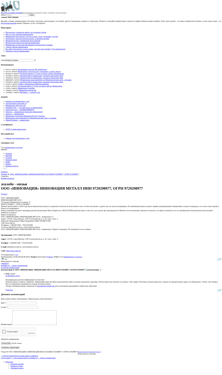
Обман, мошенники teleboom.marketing (33, 84)
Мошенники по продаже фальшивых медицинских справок (29, 45)
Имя (3, 303)
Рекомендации (11, 160)
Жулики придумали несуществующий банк (23, 43)
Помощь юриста (12, 166)
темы (3, 60)
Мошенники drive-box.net (16, 106)
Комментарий (6, 324)
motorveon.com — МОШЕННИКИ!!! (20, 110)
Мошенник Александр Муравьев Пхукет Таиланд (25, 116)
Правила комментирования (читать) (89, 352)
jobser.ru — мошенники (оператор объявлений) (24, 112)
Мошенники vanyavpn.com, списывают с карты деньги (39, 71)
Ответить (9, 290)
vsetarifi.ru (5, 263)
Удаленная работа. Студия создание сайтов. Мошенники (41, 74)
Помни (8, 164)
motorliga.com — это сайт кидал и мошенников (24, 108)
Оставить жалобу (17, 364)
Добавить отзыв (16, 366)
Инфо (8, 162)
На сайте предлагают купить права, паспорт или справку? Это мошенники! (35, 49)
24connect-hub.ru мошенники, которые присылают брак (41, 76)
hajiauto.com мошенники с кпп (17, 101)
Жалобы (9, 156)
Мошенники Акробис (26, 88)
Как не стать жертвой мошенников (19, 34)
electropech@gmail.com (45, 286)
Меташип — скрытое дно (30, 92)
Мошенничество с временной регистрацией (23, 41)
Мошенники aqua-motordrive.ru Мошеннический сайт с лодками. (46, 80)
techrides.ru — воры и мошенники (14, 265)
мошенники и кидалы (13, 147)
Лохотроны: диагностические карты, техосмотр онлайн (27, 39)
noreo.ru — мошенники (15, 114)
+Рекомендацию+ (17, 368)
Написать (9, 362)
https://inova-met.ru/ (13, 251)
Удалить (4, 194)
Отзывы (9, 158)
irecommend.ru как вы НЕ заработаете (32, 69)
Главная (9, 153)
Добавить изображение (10, 339)
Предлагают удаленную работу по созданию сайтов (26, 32)
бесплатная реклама (9, 23)
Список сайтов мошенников (17, 47)
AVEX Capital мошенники (16, 129)
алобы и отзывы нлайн (11, 13)
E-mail (4, 307)
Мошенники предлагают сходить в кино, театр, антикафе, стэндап (32, 37)
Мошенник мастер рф (27, 90)
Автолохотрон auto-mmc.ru (16, 103)
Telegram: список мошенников (17, 51)
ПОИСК (4, 172)
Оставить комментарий (10, 268)
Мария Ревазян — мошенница (17, 120)
